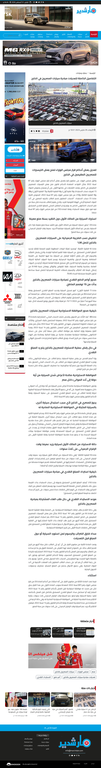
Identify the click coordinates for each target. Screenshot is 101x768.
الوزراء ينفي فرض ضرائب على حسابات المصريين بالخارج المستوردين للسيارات (58, 629)
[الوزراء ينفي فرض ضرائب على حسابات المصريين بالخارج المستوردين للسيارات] (68, 632)
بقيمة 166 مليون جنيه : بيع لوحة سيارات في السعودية (17, 711)
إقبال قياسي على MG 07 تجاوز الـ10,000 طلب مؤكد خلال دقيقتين (13, 345)
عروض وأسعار (56, 35)
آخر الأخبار (87, 35)
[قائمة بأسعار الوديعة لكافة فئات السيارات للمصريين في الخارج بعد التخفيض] (90, 632)
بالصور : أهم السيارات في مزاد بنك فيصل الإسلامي (62, 711)
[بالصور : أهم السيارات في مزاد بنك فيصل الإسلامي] (62, 699)
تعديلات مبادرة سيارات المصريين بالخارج (79, 677)
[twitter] (39, 2)
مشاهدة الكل (19, 318)
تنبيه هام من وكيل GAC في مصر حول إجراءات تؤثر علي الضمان (13, 360)
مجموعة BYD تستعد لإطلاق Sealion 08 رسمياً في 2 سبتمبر (12, 367)
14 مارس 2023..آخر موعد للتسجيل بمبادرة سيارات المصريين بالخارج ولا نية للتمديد (37, 629)
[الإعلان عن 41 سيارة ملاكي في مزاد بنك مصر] (85, 699)
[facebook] (41, 2)
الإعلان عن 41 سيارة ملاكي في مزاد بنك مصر (86, 711)
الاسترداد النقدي (44, 677)
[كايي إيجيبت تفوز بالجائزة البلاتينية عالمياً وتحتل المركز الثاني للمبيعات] (39, 699)
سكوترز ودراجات (40, 35)
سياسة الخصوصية (76, 764)
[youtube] (36, 2)
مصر (93, 672)
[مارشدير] (86, 10)
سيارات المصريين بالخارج (64, 672)
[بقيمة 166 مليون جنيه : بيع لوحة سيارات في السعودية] (16, 699)
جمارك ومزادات (81, 73)
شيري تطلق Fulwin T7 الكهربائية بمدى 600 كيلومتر (13, 352)
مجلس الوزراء (83, 672)
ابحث (15, 170)
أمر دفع (57, 677)
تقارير (63, 34)
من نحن (92, 764)
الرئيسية (92, 73)
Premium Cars (49, 35)
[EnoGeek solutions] (14, 764)
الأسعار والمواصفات (71, 35)
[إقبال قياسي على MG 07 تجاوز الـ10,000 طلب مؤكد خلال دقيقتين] (15, 335)
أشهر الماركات (16, 243)
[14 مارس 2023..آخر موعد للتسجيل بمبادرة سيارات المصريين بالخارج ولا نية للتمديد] (47, 632)
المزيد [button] (26, 34)
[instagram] (34, 2)
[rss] (43, 2)
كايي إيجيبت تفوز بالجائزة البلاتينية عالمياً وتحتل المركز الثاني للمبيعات (40, 711)
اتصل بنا (85, 764)
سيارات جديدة (80, 35)
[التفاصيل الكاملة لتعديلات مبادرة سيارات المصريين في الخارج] (36, 131)
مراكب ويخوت (32, 35)
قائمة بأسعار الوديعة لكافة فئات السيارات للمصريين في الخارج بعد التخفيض (80, 629)
